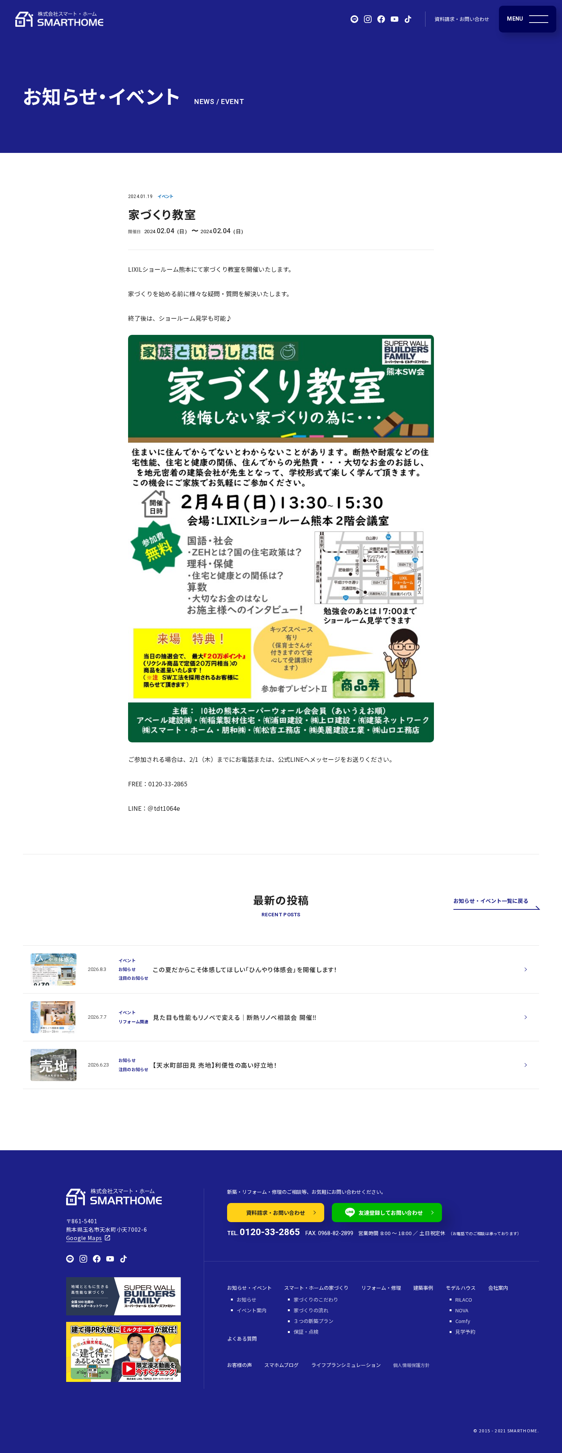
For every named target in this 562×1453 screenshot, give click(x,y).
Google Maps (84, 1238)
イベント (165, 196)
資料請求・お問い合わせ (462, 19)
